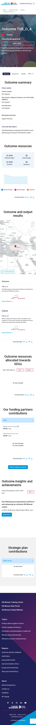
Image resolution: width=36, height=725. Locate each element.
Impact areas (7, 561)
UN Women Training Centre (12, 602)
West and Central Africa (10, 671)
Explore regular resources (18, 467)
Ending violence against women (13, 623)
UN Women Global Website (12, 609)
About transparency (8, 685)
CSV (25, 197)
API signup (5, 696)
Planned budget (8, 189)
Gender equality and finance (11, 627)
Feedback (5, 692)
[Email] (25, 703)
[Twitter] (12, 703)
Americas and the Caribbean (11, 652)
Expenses (32, 189)
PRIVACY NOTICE (22, 714)
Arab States (6, 656)
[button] (15, 246)
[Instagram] (17, 703)
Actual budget (21, 189)
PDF (31, 197)
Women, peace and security (11, 635)
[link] (18, 301)
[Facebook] (8, 703)
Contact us (5, 689)
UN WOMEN (22, 720)
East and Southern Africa (10, 663)
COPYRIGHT (14, 720)
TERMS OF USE (12, 714)
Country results (13, 10)
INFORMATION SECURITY (17, 716)
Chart (5, 420)
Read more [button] (6, 514)
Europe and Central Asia (10, 667)
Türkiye (22, 10)
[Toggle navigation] (33, 3)
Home (4, 10)
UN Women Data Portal (11, 606)
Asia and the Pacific (8, 660)
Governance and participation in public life (16, 631)
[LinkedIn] (21, 703)
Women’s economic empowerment (14, 638)
